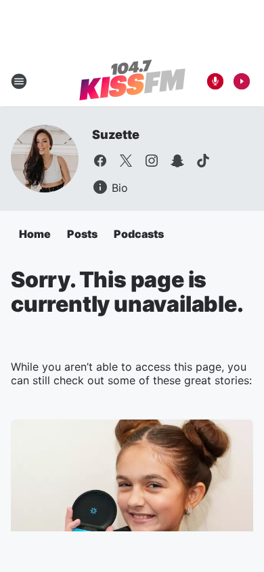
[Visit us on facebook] (100, 160)
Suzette (115, 134)
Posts (82, 234)
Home (35, 234)
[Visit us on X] (126, 160)
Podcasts (139, 234)
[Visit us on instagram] (152, 160)
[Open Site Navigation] (19, 81)
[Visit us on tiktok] (203, 160)
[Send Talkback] (215, 81)
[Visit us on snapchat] (177, 160)
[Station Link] (132, 81)
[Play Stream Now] (242, 81)
